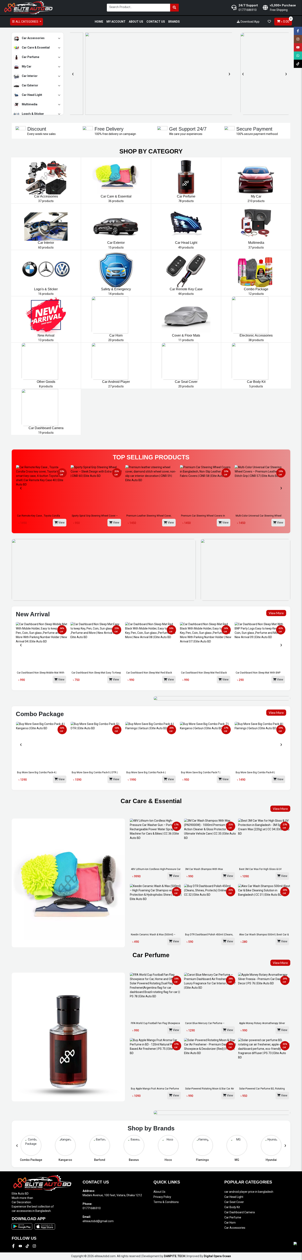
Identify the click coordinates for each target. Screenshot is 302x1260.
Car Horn (230, 1222)
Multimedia (29, 104)
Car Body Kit (232, 1207)
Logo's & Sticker (32, 113)
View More (276, 613)
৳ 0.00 (286, 20)
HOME (99, 21)
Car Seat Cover (234, 1202)
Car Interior (29, 75)
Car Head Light (31, 94)
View (61, 522)
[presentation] (73, 74)
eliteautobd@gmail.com (98, 1221)
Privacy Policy (162, 1196)
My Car (26, 66)
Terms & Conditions (166, 1202)
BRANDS (174, 21)
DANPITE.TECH (174, 1256)
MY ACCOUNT (116, 21)
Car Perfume (30, 56)
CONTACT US (155, 21)
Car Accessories (33, 37)
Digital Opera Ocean (217, 1256)
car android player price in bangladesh (248, 1191)
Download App (249, 21)
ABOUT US (136, 21)
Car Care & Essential (35, 47)
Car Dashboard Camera (239, 1212)
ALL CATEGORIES (27, 21)
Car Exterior (29, 85)
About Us (159, 1191)
